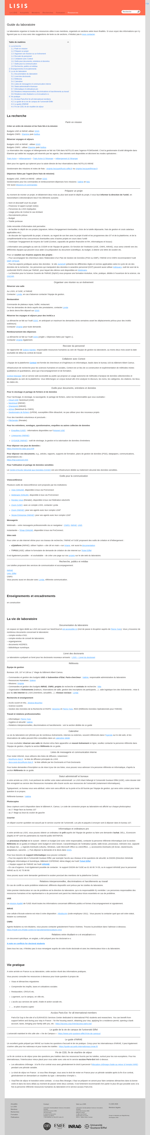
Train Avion (12, 158)
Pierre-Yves (116, 629)
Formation (60, 13)
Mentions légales (115, 1107)
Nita (88, 182)
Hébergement (25, 158)
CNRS (67, 525)
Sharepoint (13, 406)
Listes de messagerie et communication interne (32, 84)
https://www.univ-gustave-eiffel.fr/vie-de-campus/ (79, 1033)
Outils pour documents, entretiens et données (32, 61)
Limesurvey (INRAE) (20, 435)
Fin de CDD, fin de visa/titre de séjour (28, 107)
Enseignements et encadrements (23, 69)
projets (72, 555)
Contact (46, 1104)
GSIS (37, 131)
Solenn (33, 680)
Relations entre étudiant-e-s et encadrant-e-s (31, 94)
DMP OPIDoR (13, 261)
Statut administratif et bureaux (25, 86)
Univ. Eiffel (11, 573)
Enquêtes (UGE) (18, 430)
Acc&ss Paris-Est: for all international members (32, 99)
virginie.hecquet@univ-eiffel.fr (59, 169)
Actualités (24, 13)
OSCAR (10, 276)
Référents (18, 79)
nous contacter (88, 34)
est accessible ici (69, 629)
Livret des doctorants (22, 76)
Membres (36, 13)
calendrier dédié (63, 738)
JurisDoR (62, 264)
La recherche (16, 46)
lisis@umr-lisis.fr (16, 759)
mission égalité (16, 903)
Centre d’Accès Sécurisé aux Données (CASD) (30, 470)
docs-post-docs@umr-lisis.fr (21, 762)
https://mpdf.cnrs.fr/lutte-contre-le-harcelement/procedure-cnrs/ (34, 930)
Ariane (67, 545)
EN (148, 3)
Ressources (73, 13)
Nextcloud (13, 403)
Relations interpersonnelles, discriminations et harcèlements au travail (41, 91)
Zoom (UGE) (17, 505)
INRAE (74, 525)
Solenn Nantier (29, 350)
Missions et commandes (26, 185)
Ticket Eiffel (86, 550)
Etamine (25, 134)
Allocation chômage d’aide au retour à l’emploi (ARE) (115, 1064)
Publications (15, 1117)
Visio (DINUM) (17, 490)
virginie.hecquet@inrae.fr (87, 169)
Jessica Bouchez (35, 703)
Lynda (19, 294)
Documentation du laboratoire (25, 74)
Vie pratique (15, 96)
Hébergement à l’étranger (66, 158)
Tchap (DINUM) (26, 530)
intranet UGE (59, 430)
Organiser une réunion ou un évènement (30, 54)
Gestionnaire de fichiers (19, 412)
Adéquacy (117, 267)
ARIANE (46, 864)
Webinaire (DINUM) (20, 495)
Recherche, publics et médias (25, 66)
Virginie (19, 327)
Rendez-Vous (17, 500)
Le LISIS (13, 13)
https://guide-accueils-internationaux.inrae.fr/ (78, 1046)
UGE (80, 525)
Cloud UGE (14, 400)
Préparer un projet (21, 51)
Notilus (37, 134)
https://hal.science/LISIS (17, 460)
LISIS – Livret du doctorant (83, 657)
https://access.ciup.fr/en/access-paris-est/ (73, 1024)
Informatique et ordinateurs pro (26, 89)
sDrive (11, 409)
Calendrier (18, 81)
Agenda (109, 735)
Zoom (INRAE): (18, 510)
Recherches (48, 13)
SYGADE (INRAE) (19, 441)
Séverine (56, 709)
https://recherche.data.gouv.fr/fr (20, 449)
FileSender (13, 420)
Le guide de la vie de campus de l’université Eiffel (33, 102)
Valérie (80, 182)
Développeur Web (113, 1117)
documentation (88, 545)
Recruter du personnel (23, 56)
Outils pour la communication (25, 64)
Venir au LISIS (81, 1104)
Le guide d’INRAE (21, 104)
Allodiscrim (62, 913)
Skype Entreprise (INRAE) (22, 515)
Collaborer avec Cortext (23, 59)
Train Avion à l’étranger (43, 158)
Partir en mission (20, 49)
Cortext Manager (14, 376)
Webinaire (82, 270)
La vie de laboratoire (19, 71)
